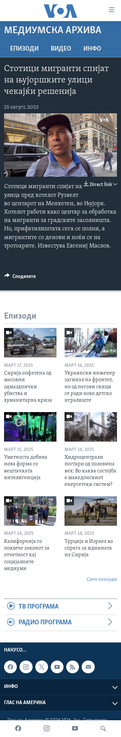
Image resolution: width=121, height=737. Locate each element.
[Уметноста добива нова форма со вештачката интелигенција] (30, 427)
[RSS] (72, 667)
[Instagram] (46, 728)
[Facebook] (18, 728)
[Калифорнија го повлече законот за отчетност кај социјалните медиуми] (30, 511)
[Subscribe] (88, 667)
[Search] (103, 728)
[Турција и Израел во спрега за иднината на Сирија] (91, 511)
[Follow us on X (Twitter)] (41, 667)
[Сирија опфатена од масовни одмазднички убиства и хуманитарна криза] (30, 342)
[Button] (20, 278)
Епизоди (24, 49)
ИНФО (92, 49)
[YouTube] (75, 728)
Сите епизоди (102, 579)
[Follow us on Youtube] (57, 667)
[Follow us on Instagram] (25, 667)
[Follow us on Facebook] (10, 667)
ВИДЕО (61, 49)
